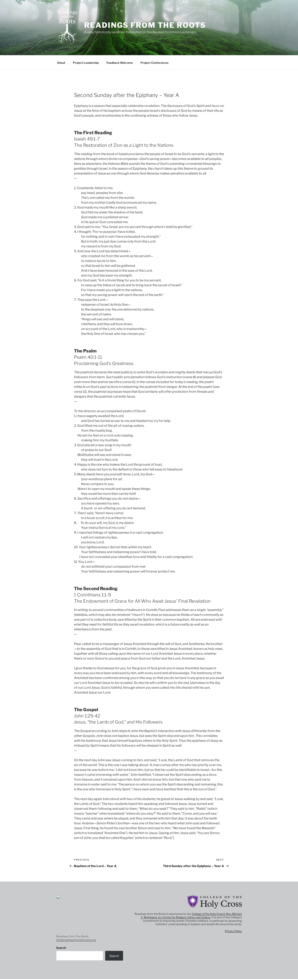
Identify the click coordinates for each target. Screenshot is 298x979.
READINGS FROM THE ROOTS (145, 25)
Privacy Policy (233, 931)
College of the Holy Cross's (209, 913)
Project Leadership (86, 62)
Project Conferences (154, 62)
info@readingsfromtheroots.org (76, 939)
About (61, 62)
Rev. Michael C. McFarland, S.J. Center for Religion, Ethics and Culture (191, 915)
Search (61, 947)
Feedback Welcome (119, 62)
